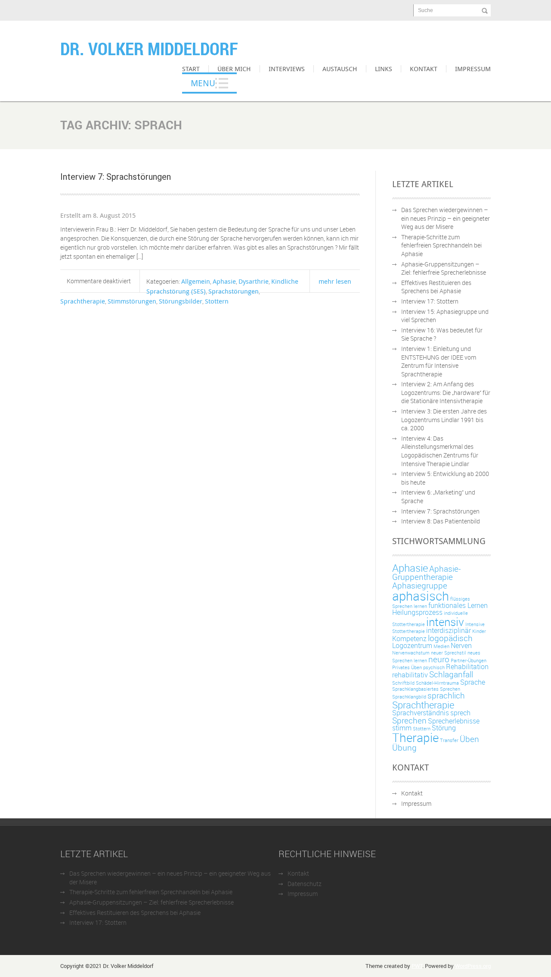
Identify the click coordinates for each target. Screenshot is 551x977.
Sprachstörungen (233, 291)
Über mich (234, 68)
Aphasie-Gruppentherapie (426, 572)
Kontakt (423, 68)
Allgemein (195, 281)
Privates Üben (407, 667)
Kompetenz (409, 638)
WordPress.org (473, 966)
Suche (425, 10)
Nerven (461, 645)
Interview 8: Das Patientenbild (440, 521)
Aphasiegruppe (419, 585)
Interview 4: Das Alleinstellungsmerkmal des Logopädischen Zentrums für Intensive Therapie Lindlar (439, 451)
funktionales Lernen (458, 605)
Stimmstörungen (132, 301)
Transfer (449, 740)
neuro (438, 659)
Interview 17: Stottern (429, 301)
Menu (203, 83)
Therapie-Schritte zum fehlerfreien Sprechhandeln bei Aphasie (441, 245)
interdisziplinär (448, 630)
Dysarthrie (253, 281)
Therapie (415, 737)
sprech (460, 712)
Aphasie (224, 281)
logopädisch (450, 638)
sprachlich (446, 695)
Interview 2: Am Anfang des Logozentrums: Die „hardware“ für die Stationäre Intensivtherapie (445, 392)
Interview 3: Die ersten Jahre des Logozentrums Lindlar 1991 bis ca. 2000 (444, 419)
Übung (404, 747)
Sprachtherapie (82, 301)
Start (191, 68)
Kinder (479, 631)
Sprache (472, 682)
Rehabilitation (467, 666)
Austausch (339, 68)
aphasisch (420, 595)
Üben (469, 739)
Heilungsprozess (417, 612)
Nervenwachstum (411, 653)
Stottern (217, 301)
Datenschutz (305, 884)
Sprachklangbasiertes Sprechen (426, 689)
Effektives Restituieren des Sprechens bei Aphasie (436, 287)
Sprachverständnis (420, 712)
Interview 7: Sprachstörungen (115, 177)
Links (383, 68)
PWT (417, 966)
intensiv (445, 621)
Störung (444, 728)
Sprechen (409, 720)
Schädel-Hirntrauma (437, 683)
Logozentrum (412, 645)
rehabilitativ (410, 675)
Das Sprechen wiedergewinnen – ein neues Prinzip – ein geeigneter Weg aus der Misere (445, 218)
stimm (402, 728)
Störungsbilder (180, 301)
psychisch (434, 667)
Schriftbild (403, 683)
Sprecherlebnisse (454, 721)
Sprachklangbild (409, 697)
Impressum (473, 68)
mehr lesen (335, 281)
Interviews (287, 68)
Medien (441, 646)
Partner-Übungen (468, 661)
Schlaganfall (451, 674)
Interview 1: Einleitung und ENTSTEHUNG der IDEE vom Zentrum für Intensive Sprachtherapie (438, 361)
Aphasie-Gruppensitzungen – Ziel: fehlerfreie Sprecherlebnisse (443, 268)
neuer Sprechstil (448, 653)
